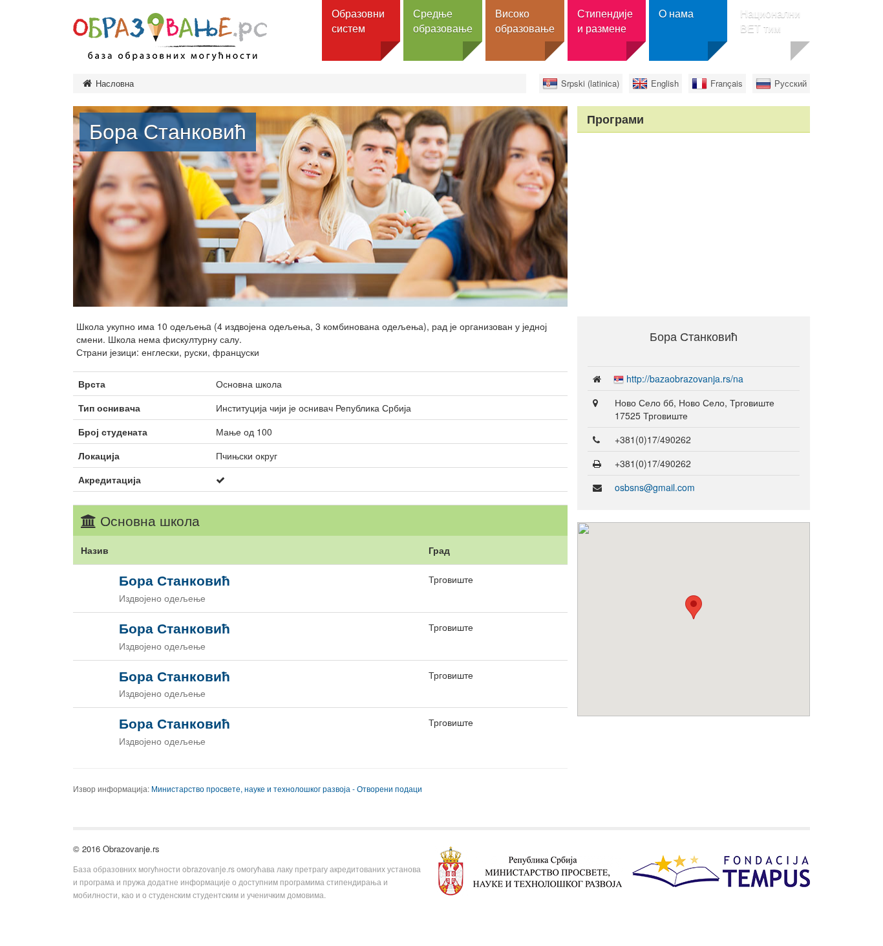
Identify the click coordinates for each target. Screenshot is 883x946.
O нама (676, 13)
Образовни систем (358, 21)
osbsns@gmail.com (655, 487)
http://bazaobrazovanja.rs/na (684, 378)
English (665, 83)
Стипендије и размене (605, 21)
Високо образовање (525, 21)
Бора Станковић (174, 579)
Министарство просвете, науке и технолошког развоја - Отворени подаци (286, 788)
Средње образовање (443, 21)
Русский (790, 83)
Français (726, 83)
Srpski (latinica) (590, 83)
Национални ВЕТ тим (770, 21)
